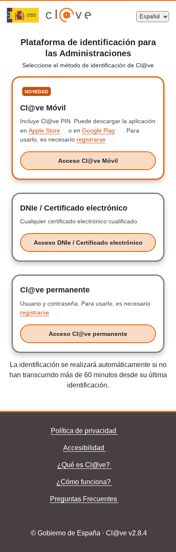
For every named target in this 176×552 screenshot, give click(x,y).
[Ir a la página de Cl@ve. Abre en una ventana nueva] (68, 20)
